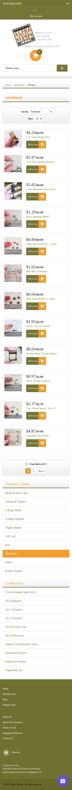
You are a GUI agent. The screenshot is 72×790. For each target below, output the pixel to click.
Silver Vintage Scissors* (38, 381)
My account (36, 16)
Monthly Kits (9, 694)
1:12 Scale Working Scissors (40, 162)
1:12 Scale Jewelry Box (37, 137)
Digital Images (13, 527)
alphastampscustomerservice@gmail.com (22, 772)
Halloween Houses (15, 652)
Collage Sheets (13, 510)
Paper (8, 562)
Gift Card (10, 536)
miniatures (19, 85)
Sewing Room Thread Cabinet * (42, 353)
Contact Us (8, 738)
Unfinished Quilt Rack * (38, 435)
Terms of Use (9, 727)
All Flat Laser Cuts (15, 626)
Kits (7, 544)
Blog (5, 699)
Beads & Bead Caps (16, 492)
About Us (7, 717)
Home (8, 85)
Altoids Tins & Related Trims (21, 644)
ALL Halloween (14, 635)
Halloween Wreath (15, 661)
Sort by (24, 111)
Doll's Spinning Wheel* (38, 216)
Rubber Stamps (13, 570)
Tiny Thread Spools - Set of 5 (41, 408)
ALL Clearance (13, 618)
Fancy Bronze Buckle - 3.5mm (41, 244)
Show (30, 118)
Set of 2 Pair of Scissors (38, 326)
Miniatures (11, 553)
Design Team (9, 705)
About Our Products (13, 722)
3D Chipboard (13, 600)
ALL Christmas (13, 609)
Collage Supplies (14, 518)
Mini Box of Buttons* (37, 271)
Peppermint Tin (13, 670)
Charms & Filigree (15, 501)
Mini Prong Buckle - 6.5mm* (41, 299)
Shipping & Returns (12, 733)
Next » (41, 471)
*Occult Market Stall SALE (20, 592)
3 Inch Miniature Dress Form (40, 189)
